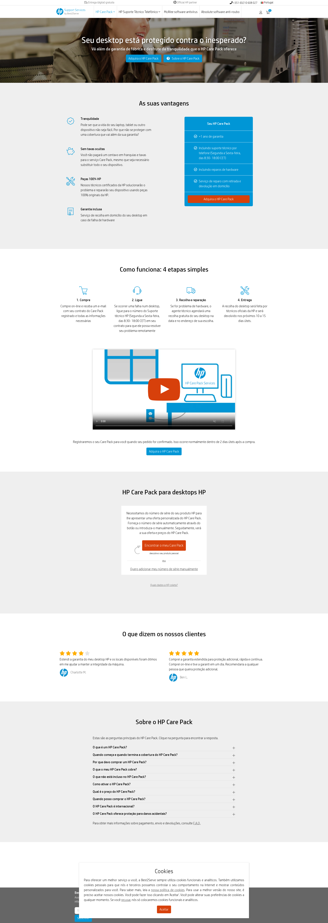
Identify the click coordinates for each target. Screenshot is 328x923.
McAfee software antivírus (180, 12)
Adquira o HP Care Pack (143, 58)
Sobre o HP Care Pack (185, 58)
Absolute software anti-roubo (220, 12)
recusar (126, 900)
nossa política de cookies (167, 890)
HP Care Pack (104, 12)
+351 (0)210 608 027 (245, 3)
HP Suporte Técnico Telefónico (139, 12)
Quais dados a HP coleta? (164, 585)
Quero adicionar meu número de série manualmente (164, 569)
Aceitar (164, 909)
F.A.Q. (197, 823)
